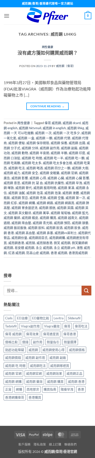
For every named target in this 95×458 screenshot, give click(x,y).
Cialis (9, 318)
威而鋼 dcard (72, 123)
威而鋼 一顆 (44, 138)
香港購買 (34, 397)
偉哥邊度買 (51, 334)
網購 (19, 389)
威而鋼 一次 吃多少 (66, 133)
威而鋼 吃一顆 (75, 158)
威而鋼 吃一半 (53, 158)
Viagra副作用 (30, 326)
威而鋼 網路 (45, 203)
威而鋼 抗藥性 (54, 183)
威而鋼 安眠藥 (49, 173)
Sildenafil (74, 318)
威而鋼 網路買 (64, 203)
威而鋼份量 (19, 238)
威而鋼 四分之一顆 (57, 168)
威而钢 (30, 243)
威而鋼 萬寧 (41, 213)
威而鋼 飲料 (36, 228)
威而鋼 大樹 (80, 168)
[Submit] (86, 290)
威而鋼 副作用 (49, 148)
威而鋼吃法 (38, 366)
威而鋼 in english (54, 128)
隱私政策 (40, 444)
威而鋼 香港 (76, 381)
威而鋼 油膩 (16, 193)
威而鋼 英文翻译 (19, 213)
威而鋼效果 (54, 373)
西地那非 (33, 389)
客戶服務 (24, 444)
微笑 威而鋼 (62, 243)
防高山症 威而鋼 (37, 253)
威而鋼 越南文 (67, 218)
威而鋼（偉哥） (66, 66)
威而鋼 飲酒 (54, 228)
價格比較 (11, 342)
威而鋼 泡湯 (34, 193)
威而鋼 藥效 (34, 381)
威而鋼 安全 (30, 173)
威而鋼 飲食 (72, 228)
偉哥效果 (32, 334)
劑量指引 (53, 342)
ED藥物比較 (40, 318)
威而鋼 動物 (19, 153)
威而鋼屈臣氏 (38, 238)
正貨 (8, 389)
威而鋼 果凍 (66, 188)
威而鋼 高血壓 (25, 233)
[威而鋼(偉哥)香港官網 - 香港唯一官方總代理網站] (47, 15)
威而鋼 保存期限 (37, 143)
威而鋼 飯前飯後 (15, 228)
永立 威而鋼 (44, 248)
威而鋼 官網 (69, 173)
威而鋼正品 (74, 373)
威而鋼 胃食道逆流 (24, 208)
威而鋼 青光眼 (42, 223)
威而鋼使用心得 (53, 350)
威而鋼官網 (34, 373)
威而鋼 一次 (43, 133)
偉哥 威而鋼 (53, 123)
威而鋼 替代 (23, 188)
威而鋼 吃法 (16, 168)
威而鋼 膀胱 (47, 208)
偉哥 (67, 326)
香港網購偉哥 (14, 397)
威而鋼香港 (16, 243)
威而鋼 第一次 (75, 198)
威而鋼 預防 (62, 223)
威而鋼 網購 (27, 203)
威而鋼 (33, 350)
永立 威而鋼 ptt (64, 248)
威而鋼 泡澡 (52, 193)
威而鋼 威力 (12, 173)
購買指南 (50, 389)
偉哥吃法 (81, 326)
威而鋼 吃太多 (31, 163)
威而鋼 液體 (70, 193)
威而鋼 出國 (77, 143)
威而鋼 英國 (65, 208)
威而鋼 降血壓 (21, 223)
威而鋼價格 (77, 350)
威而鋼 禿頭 (37, 198)
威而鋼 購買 (48, 218)
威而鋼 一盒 (26, 138)
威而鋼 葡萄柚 (60, 213)
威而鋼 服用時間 (44, 188)
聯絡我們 (70, 444)
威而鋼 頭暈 (80, 223)
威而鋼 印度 (77, 153)
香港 (81, 389)
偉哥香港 (69, 334)
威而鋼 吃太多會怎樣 (57, 163)
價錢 (25, 342)
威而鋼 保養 (59, 143)
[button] (7, 16)
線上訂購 (55, 444)
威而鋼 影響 (19, 178)
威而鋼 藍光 (80, 213)
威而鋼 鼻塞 (45, 233)
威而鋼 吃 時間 (32, 158)
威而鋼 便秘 (16, 143)
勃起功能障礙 (14, 350)
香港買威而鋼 (78, 253)
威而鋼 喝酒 (34, 168)
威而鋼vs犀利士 (66, 233)
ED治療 (22, 318)
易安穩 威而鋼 (24, 248)
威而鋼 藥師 (12, 218)
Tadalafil (11, 326)
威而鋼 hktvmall (30, 128)
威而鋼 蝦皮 (30, 218)
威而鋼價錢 (13, 358)
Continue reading (47, 106)
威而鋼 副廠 (69, 148)
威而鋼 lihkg (75, 128)
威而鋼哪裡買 (59, 366)
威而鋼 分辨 (30, 148)
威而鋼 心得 (37, 178)
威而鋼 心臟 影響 (77, 178)
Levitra (59, 318)
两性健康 (47, 47)
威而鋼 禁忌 (19, 198)
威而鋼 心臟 (56, 178)
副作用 (37, 342)
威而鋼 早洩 (74, 183)
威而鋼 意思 (12, 183)
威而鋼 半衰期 (39, 153)
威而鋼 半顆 (59, 153)
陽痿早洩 (67, 389)
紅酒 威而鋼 (16, 253)
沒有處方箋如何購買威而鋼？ (48, 53)
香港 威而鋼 (59, 253)
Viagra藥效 (52, 326)
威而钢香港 (44, 243)
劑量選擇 (70, 342)
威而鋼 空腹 (56, 198)
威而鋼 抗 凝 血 (32, 183)
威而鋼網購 (57, 238)
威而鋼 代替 (62, 138)
